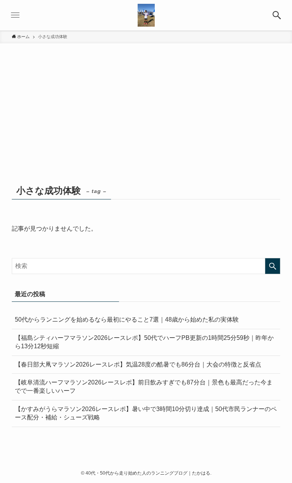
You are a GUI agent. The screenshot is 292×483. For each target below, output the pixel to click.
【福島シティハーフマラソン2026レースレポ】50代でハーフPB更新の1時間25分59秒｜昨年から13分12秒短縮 (144, 342)
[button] (277, 15)
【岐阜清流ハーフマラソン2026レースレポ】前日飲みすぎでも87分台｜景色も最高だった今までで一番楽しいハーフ (144, 386)
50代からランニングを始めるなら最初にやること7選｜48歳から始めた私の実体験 (127, 319)
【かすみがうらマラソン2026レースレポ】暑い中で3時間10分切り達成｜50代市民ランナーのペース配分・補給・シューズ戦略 (146, 413)
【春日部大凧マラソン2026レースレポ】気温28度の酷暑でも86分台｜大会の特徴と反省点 (138, 364)
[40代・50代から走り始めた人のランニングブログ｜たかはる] (146, 15)
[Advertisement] (146, 125)
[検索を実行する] (272, 266)
